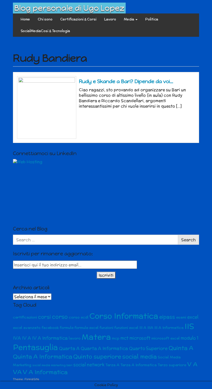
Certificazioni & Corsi (78, 19)
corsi (44, 316)
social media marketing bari (52, 365)
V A (192, 364)
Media (129, 19)
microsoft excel (166, 338)
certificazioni (25, 317)
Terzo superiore (172, 365)
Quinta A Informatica (42, 356)
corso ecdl (78, 317)
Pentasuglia (35, 347)
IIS (189, 326)
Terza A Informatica (138, 365)
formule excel (86, 327)
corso (60, 316)
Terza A (112, 365)
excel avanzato (27, 327)
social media (139, 356)
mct (124, 338)
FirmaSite (32, 379)
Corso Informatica (123, 316)
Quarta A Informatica (104, 348)
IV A (26, 338)
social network (88, 365)
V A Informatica (45, 372)
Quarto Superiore (148, 348)
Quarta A (69, 348)
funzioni (106, 327)
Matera (96, 336)
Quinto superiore (97, 356)
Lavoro (110, 19)
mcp (115, 338)
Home (25, 19)
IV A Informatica (50, 338)
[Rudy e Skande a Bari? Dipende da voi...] (46, 107)
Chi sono (45, 19)
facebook (50, 327)
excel (192, 317)
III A (142, 327)
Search (188, 239)
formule (66, 327)
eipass (167, 316)
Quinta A (181, 348)
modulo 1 (189, 338)
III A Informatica (169, 327)
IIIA (150, 327)
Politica (151, 19)
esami (181, 317)
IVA (17, 338)
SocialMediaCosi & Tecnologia (45, 30)
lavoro (75, 338)
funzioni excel (126, 327)
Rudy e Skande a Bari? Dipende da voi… (126, 81)
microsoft (140, 338)
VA (17, 372)
